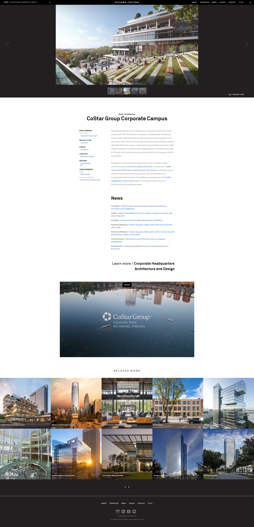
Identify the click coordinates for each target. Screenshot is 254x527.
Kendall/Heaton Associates (90, 180)
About (194, 2)
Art (81, 165)
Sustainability (85, 163)
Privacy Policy (121, 516)
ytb (134, 511)
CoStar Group (85, 174)
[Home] (127, 2)
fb (128, 511)
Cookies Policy (132, 516)
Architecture (130, 114)
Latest (223, 2)
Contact (232, 2)
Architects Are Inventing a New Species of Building (141, 220)
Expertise (204, 2)
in (123, 511)
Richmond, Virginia (87, 156)
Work (214, 2)
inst (118, 511)
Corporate (84, 143)
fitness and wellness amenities (139, 167)
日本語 (241, 2)
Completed (84, 150)
